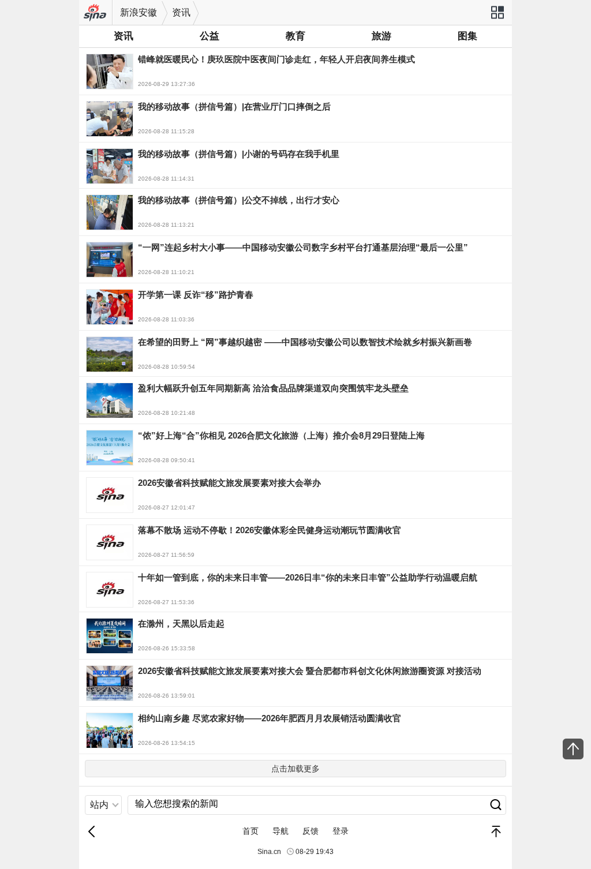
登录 (340, 831)
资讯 (181, 12)
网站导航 (497, 16)
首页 (250, 831)
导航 (280, 831)
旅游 (381, 36)
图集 (467, 36)
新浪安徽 (138, 12)
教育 (295, 36)
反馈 (310, 831)
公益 (209, 36)
